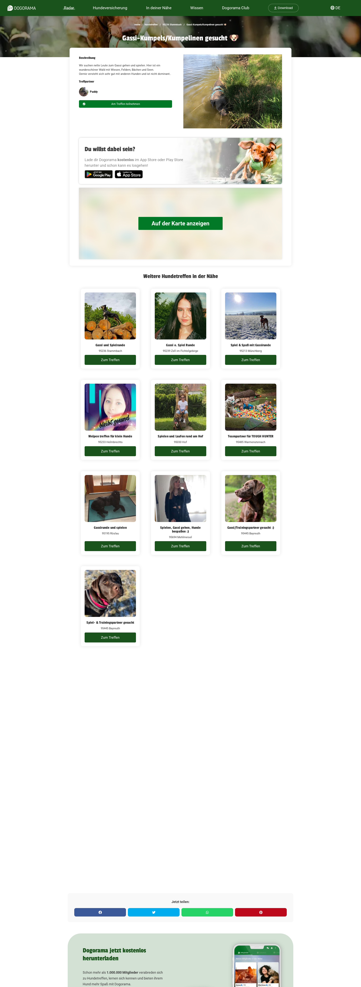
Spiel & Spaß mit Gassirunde (251, 345)
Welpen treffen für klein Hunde (110, 436)
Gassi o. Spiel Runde (180, 345)
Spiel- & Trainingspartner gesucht (110, 622)
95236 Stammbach (172, 24)
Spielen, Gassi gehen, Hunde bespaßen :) (180, 529)
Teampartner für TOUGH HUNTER (251, 436)
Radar (69, 8)
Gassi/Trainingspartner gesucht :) (250, 528)
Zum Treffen (110, 360)
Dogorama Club (235, 8)
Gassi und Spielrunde (110, 345)
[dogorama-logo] (22, 8)
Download (285, 8)
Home (137, 24)
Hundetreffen (151, 24)
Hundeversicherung (110, 8)
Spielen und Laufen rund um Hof (180, 436)
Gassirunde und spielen (110, 528)
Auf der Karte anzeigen (180, 223)
